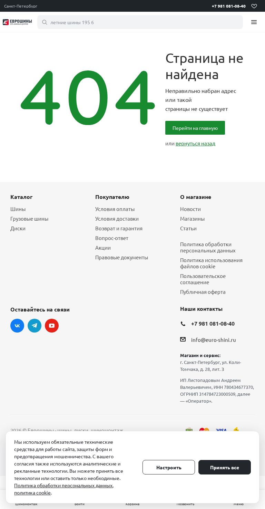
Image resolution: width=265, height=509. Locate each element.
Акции (103, 247)
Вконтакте (17, 326)
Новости (190, 208)
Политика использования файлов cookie (211, 263)
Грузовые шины (29, 218)
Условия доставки (117, 218)
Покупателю (112, 196)
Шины (18, 208)
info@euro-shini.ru (213, 340)
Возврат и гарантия (119, 228)
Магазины (192, 218)
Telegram (34, 326)
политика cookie (32, 492)
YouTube (52, 326)
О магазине (195, 196)
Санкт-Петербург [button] (20, 6)
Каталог (21, 196)
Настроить (168, 467)
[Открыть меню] (254, 22)
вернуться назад (195, 143)
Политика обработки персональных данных (208, 247)
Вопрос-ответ (111, 237)
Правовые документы (121, 257)
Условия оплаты (115, 208)
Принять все (224, 467)
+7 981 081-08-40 (229, 6)
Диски (18, 228)
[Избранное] (254, 6)
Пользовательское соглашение (203, 278)
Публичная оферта (203, 291)
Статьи (188, 228)
